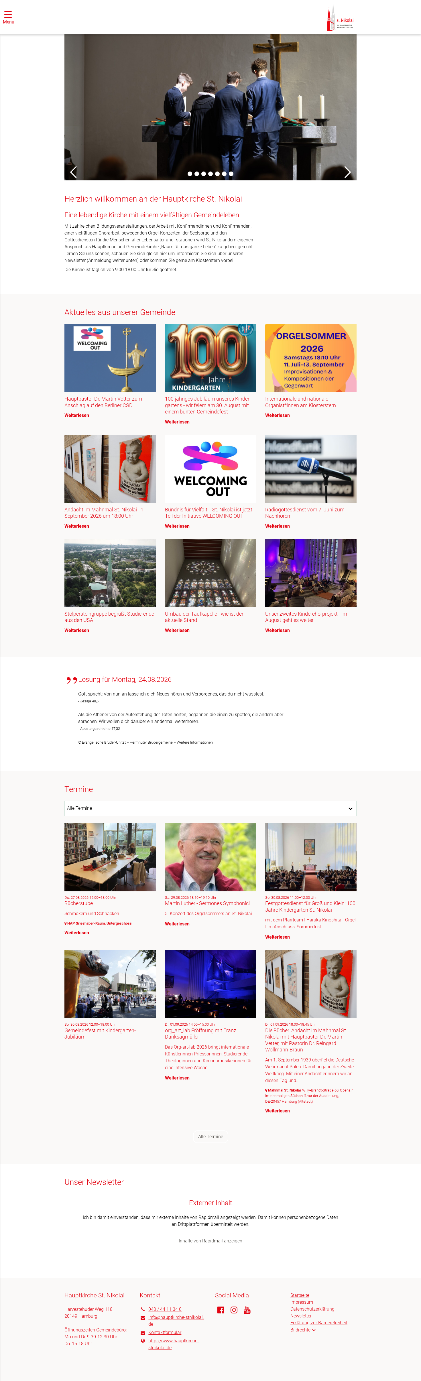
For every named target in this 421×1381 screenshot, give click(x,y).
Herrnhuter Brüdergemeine (151, 742)
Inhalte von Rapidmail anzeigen (210, 1241)
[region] (210, 483)
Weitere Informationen (195, 742)
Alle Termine (210, 1136)
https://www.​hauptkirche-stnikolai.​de (173, 1344)
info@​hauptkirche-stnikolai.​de (176, 1321)
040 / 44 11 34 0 (165, 1309)
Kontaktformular (164, 1332)
